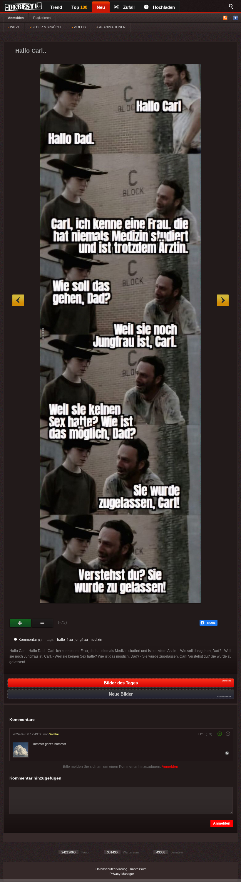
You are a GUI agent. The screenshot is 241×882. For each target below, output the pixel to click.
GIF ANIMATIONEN (110, 27)
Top (79, 7)
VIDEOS (79, 27)
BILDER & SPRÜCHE (46, 27)
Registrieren (42, 17)
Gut (20, 623)
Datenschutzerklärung (111, 869)
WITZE (14, 27)
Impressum (138, 869)
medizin (96, 640)
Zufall (129, 7)
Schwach (42, 623)
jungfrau (81, 640)
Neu (101, 7)
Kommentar (30, 640)
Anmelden (16, 17)
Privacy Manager (122, 874)
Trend (56, 7)
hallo (61, 640)
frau (70, 640)
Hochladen (164, 7)
